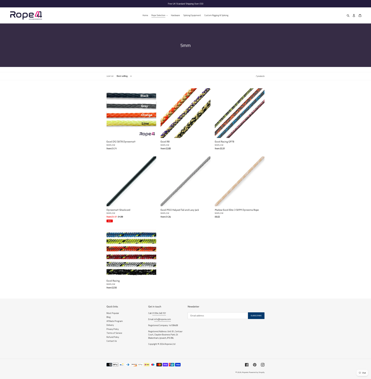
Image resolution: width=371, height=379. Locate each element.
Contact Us (112, 341)
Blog (109, 317)
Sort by (110, 76)
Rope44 (245, 372)
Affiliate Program (115, 321)
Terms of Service (114, 333)
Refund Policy (113, 337)
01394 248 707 (159, 313)
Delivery (110, 325)
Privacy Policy (113, 329)
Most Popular (113, 313)
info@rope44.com (162, 319)
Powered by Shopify (256, 372)
